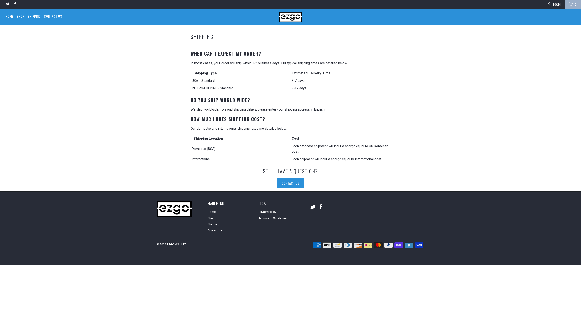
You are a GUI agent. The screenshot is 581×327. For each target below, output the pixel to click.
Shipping (34, 16)
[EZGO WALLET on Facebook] (15, 4)
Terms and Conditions (273, 218)
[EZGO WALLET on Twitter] (8, 4)
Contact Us (53, 16)
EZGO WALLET (176, 244)
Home (10, 16)
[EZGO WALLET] (290, 17)
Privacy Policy (267, 211)
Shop (21, 16)
